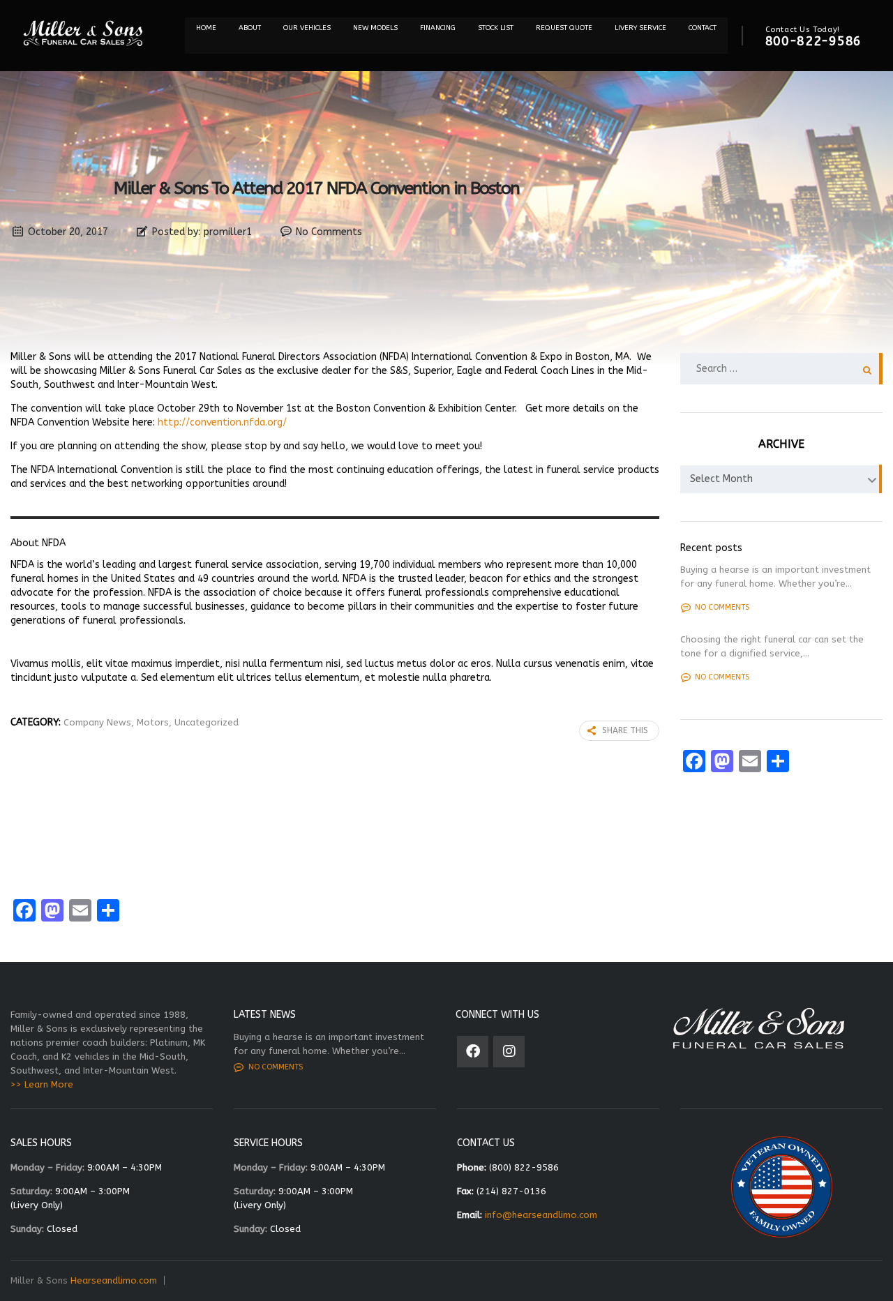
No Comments (329, 232)
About (250, 28)
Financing (438, 28)
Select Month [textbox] (721, 479)
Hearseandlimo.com (113, 1280)
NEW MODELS (375, 28)
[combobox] (781, 479)
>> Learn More (41, 1084)
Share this (625, 730)
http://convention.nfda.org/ (222, 422)
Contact (702, 28)
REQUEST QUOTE (564, 28)
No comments (722, 607)
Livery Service (640, 28)
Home (206, 28)
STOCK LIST (495, 28)
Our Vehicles (307, 28)
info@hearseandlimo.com (541, 1215)
